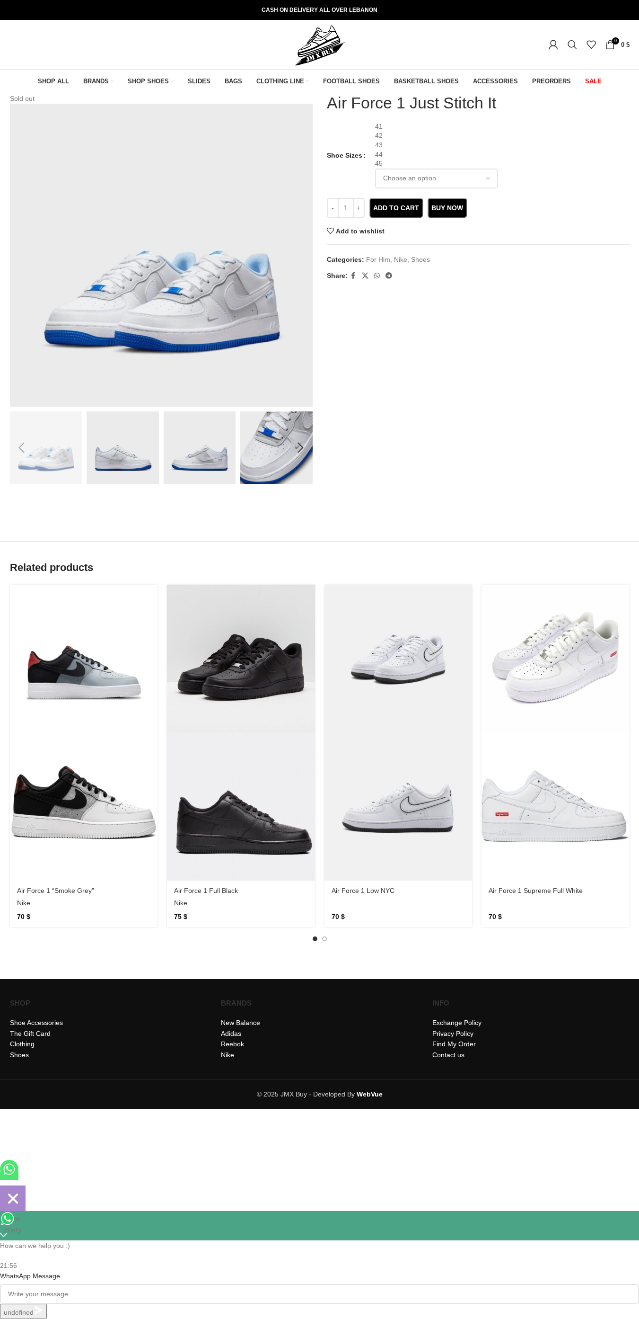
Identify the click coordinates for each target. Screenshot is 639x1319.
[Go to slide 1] (315, 938)
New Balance (240, 1022)
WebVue (370, 1094)
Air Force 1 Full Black (206, 890)
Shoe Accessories (36, 1022)
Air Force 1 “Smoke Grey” (55, 890)
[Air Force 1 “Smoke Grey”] (84, 659)
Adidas (231, 1033)
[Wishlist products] (591, 44)
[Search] (572, 44)
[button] (22, 448)
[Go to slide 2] (324, 938)
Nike (23, 903)
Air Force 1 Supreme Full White (536, 890)
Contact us (448, 1055)
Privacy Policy (452, 1033)
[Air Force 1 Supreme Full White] (555, 659)
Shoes (19, 1055)
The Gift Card (30, 1033)
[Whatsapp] (9, 1176)
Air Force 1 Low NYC (363, 890)
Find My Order (454, 1044)
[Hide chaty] (13, 1198)
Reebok (232, 1044)
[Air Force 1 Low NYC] (398, 659)
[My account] (553, 44)
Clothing (22, 1044)
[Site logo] (319, 44)
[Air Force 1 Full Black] (241, 659)
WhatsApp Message (30, 1276)
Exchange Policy (456, 1022)
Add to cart (396, 208)
